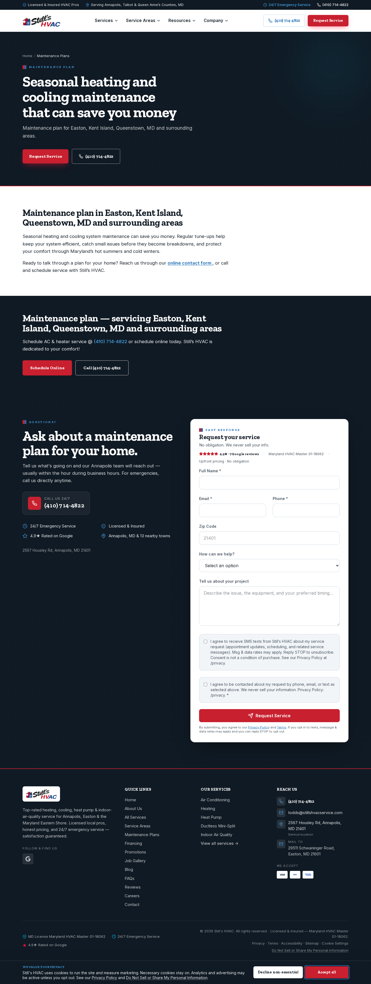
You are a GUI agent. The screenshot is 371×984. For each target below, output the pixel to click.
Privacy (258, 943)
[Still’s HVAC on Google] (28, 858)
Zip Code (207, 526)
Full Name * (210, 471)
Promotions (135, 852)
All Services (135, 817)
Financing (133, 843)
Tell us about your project (224, 581)
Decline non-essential (278, 972)
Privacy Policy (258, 728)
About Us (133, 808)
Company (213, 20)
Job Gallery (135, 860)
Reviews (133, 887)
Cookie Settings (335, 943)
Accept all (326, 972)
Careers (132, 895)
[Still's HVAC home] (41, 21)
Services (104, 20)
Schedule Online (47, 367)
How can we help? (216, 554)
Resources (179, 20)
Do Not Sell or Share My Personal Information (310, 950)
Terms (281, 728)
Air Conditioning (215, 799)
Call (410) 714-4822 (101, 367)
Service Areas (140, 20)
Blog (129, 869)
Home (27, 56)
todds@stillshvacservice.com (315, 812)
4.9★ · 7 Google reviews (239, 454)
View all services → (219, 843)
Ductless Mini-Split (218, 826)
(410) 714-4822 (99, 156)
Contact (132, 904)
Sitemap (312, 943)
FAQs (129, 878)
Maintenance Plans (142, 834)
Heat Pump (211, 817)
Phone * (280, 498)
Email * (205, 498)
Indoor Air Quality (216, 834)
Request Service (328, 20)
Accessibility (291, 943)
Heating (208, 808)
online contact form (190, 263)
